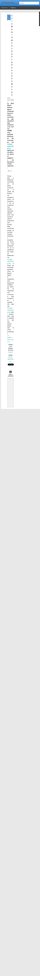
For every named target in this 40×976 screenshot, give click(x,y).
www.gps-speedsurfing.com (10, 146)
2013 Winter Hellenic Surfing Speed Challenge (12, 55)
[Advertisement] (24, 44)
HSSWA (10, 357)
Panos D (10, 352)
